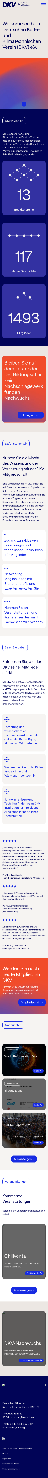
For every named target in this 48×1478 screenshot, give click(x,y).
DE (7, 1454)
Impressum (6, 1459)
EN (3, 1454)
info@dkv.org (17, 1427)
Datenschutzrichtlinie (10, 1464)
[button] (43, 4)
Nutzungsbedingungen (11, 1469)
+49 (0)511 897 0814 (22, 1423)
